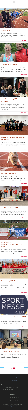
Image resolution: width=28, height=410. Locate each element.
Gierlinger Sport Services (14, 406)
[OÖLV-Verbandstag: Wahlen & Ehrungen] (14, 86)
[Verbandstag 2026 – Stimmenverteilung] (14, 268)
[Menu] (14, 2)
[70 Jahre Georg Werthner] (14, 52)
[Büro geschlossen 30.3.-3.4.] (14, 161)
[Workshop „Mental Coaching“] (14, 339)
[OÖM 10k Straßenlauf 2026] (14, 195)
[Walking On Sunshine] (14, 18)
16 (17, 370)
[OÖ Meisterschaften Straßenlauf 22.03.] (14, 304)
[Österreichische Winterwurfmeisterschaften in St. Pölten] (14, 230)
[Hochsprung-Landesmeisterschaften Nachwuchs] (14, 125)
